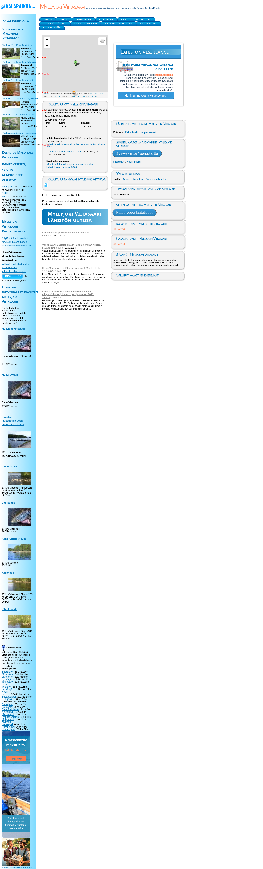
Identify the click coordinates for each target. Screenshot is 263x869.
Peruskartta (106, 19)
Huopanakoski (148, 132)
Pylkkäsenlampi (10, 716)
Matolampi (8, 714)
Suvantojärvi (9, 696)
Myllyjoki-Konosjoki (7, 723)
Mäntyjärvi (7, 674)
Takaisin (47, 19)
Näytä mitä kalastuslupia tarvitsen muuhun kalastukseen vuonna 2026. (70, 166)
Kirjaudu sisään (52, 27)
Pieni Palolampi (10, 709)
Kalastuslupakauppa (85, 23)
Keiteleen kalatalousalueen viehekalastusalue (13, 420)
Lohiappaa (8, 502)
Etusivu (64, 19)
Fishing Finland (148, 23)
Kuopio (126, 179)
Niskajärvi (7, 711)
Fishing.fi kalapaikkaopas (118, 23)
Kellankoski (131, 132)
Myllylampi (8, 719)
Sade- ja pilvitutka (156, 179)
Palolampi (7, 706)
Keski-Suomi (134, 161)
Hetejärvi (7, 699)
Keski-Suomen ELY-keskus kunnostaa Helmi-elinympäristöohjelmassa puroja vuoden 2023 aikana (68, 294)
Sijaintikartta (83, 19)
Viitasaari (118, 161)
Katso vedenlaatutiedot (134, 213)
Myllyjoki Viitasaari (13, 328)
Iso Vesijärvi (8, 689)
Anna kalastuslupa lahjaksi (17, 867)
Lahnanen (7, 676)
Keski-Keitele (5, 693)
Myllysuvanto (10, 374)
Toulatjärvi (7, 681)
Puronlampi (8, 726)
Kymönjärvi (8, 679)
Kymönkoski (9, 466)
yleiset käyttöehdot (55, 23)
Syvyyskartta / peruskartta (137, 153)
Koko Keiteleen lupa (14, 538)
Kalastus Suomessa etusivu (136, 19)
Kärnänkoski (9, 609)
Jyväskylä (138, 179)
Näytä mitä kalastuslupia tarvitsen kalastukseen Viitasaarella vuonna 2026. (17, 242)
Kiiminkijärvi (8, 729)
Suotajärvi (7, 186)
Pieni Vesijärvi (6, 685)
